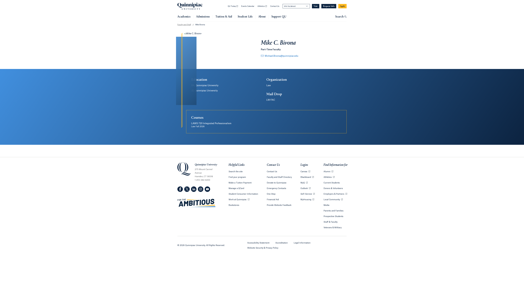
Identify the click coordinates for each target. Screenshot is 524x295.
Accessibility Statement (258, 243)
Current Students (332, 183)
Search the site (236, 172)
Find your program (237, 177)
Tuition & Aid (223, 16)
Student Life (245, 16)
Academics (183, 16)
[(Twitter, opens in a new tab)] (187, 189)
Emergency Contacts (276, 188)
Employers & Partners (335, 194)
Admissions (203, 16)
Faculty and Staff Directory (279, 177)
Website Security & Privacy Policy (262, 248)
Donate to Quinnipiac (276, 183)
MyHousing (307, 200)
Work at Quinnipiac (239, 200)
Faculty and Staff (184, 25)
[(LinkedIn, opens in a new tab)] (193, 189)
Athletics (262, 6)
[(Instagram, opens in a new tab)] (200, 189)
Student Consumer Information (243, 194)
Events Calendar (247, 6)
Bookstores (234, 205)
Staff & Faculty (330, 222)
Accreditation (281, 243)
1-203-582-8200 (202, 180)
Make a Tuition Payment (240, 183)
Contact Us (274, 6)
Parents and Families (333, 211)
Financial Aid (273, 200)
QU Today (233, 6)
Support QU (278, 16)
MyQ (304, 183)
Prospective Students (333, 216)
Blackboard (307, 177)
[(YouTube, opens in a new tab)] (207, 189)
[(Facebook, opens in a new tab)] (180, 189)
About (262, 16)
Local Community (333, 200)
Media (326, 205)
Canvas (305, 172)
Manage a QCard (236, 188)
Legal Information (302, 243)
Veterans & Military (333, 228)
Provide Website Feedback (279, 205)
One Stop (271, 194)
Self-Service (307, 194)
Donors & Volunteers (333, 188)
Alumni (328, 172)
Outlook (305, 188)
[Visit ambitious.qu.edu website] (196, 203)
